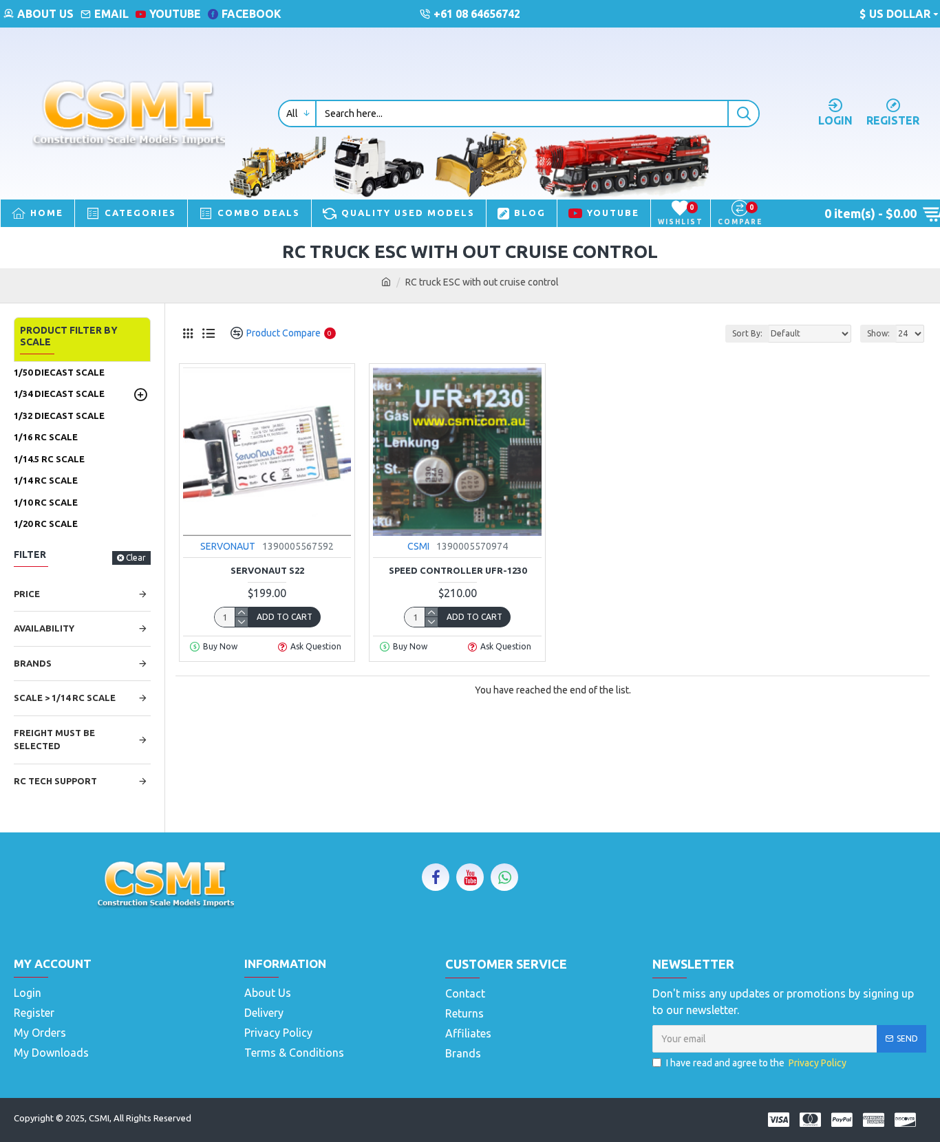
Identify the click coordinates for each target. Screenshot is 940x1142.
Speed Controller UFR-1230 (457, 570)
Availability (44, 628)
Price (27, 594)
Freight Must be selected (54, 739)
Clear (136, 557)
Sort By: (747, 333)
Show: (878, 333)
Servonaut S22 (267, 570)
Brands (33, 663)
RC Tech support (55, 781)
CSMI (418, 546)
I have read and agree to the (756, 1062)
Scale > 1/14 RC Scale (65, 697)
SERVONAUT (227, 546)
